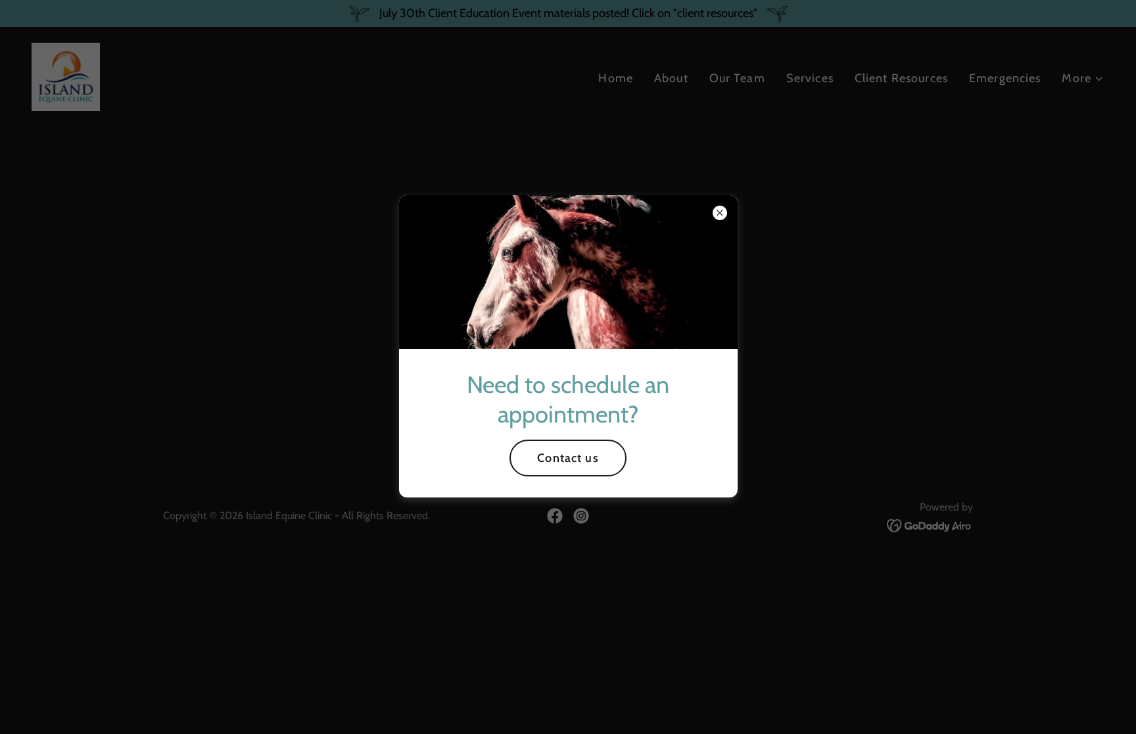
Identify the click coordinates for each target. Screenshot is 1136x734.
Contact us (567, 458)
